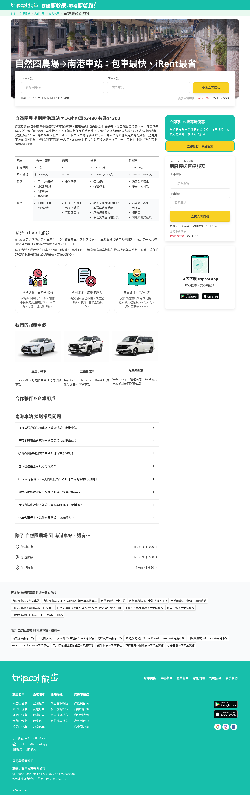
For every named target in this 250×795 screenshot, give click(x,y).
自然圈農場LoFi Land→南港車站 (208, 638)
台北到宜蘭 (81, 715)
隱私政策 (17, 749)
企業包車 (183, 678)
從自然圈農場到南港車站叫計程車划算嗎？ (46, 454)
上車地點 (27, 78)
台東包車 (39, 721)
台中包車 (39, 715)
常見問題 (199, 678)
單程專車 (166, 678)
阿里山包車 (19, 703)
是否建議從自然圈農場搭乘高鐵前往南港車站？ (49, 428)
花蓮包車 (39, 709)
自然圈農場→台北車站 (26, 600)
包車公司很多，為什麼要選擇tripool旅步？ (46, 518)
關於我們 (232, 678)
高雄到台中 (81, 721)
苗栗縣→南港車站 (23, 638)
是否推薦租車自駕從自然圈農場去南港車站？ (47, 441)
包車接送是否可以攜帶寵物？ (37, 466)
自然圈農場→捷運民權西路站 (188, 600)
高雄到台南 (81, 703)
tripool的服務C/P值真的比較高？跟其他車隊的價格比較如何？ (59, 479)
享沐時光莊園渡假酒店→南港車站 (73, 645)
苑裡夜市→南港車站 (110, 638)
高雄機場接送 (59, 721)
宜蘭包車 (39, 703)
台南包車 (39, 727)
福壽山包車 (19, 727)
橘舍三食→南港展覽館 (180, 608)
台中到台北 (81, 709)
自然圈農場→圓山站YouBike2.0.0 (32, 608)
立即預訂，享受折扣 (200, 146)
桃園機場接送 (59, 703)
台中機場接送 (59, 715)
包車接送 (25, 13)
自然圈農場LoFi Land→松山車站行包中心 (37, 615)
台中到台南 (81, 727)
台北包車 (54, 13)
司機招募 (215, 678)
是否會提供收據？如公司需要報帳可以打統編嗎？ (50, 505)
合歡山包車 (19, 721)
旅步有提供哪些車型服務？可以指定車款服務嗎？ (50, 492)
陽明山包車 (19, 715)
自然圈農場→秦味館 (113, 600)
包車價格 (150, 678)
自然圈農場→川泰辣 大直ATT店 (148, 600)
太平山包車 (19, 709)
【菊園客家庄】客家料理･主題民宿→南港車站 (66, 638)
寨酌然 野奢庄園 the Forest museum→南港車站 (155, 638)
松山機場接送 (59, 709)
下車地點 (113, 78)
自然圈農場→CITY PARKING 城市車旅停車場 (70, 600)
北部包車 (39, 13)
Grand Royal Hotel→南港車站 (30, 645)
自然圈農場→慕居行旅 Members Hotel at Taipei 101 (89, 608)
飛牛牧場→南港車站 (109, 645)
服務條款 (31, 749)
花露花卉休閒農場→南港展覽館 (144, 608)
